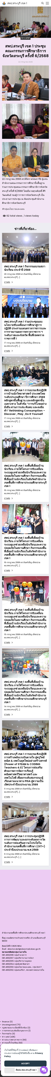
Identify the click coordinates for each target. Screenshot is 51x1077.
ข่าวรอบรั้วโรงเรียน (10, 1043)
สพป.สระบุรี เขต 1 (17, 3)
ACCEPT (25, 1063)
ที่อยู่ (3, 938)
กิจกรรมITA (7, 1033)
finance (5, 1021)
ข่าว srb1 (25, 37)
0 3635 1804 (15, 946)
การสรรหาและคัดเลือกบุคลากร (15, 1030)
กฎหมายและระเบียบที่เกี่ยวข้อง (14, 1027)
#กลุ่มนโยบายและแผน (13, 209)
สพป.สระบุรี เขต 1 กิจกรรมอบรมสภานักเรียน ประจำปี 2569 (24, 268)
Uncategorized (9, 1024)
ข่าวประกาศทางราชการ (12, 1040)
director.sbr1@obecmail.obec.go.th (24, 949)
